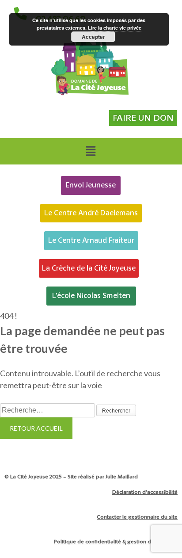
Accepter (93, 37)
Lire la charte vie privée (114, 27)
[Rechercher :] (48, 409)
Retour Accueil (36, 428)
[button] (90, 151)
